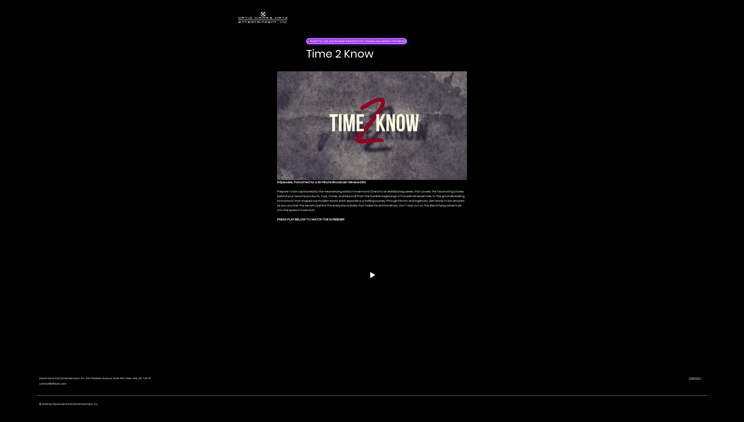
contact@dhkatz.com (52, 383)
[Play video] (372, 275)
